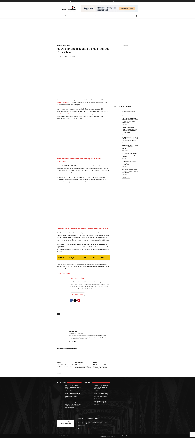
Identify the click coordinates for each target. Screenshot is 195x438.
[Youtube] (74, 341)
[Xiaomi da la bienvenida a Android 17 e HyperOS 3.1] (89, 403)
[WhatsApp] (78, 60)
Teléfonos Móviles (79, 362)
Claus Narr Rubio (64, 56)
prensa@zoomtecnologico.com (92, 429)
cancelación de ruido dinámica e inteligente (70, 114)
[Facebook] (67, 60)
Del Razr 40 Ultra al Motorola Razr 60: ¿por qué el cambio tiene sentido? (130, 111)
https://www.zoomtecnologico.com (76, 333)
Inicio (58, 43)
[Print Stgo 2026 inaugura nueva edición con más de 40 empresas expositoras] (117, 155)
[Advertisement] (97, 29)
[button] (136, 16)
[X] (71, 60)
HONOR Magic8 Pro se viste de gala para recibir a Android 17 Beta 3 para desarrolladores (101, 395)
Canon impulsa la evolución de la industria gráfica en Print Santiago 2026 (129, 163)
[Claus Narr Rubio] (58, 56)
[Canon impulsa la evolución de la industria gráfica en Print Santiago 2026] (117, 163)
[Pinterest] (74, 60)
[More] (81, 60)
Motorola (59, 362)
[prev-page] (58, 373)
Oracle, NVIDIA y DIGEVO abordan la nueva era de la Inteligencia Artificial (130, 147)
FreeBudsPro (64, 313)
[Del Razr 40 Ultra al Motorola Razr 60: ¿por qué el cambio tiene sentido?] (65, 357)
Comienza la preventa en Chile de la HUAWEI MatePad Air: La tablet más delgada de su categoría (130, 139)
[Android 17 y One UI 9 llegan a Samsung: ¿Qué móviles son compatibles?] (89, 387)
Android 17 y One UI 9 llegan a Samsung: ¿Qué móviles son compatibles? (101, 387)
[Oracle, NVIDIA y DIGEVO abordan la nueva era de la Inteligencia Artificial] (117, 147)
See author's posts (77, 294)
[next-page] (60, 373)
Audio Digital (63, 43)
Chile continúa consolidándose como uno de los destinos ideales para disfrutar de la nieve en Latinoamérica (83, 366)
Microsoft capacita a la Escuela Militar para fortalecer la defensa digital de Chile (130, 171)
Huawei (64, 45)
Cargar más (125, 177)
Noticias (68, 45)
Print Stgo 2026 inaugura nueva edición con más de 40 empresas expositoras (130, 155)
